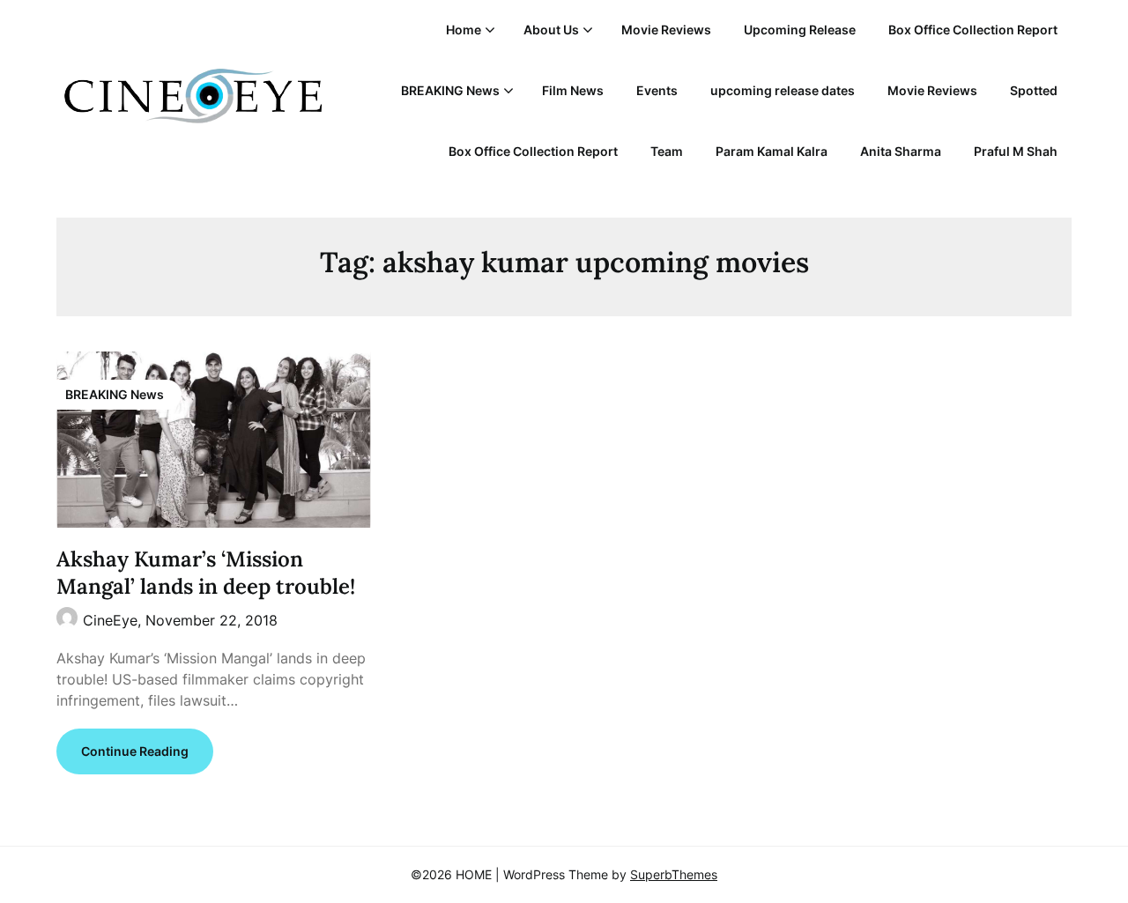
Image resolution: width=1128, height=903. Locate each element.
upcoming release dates (782, 90)
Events (657, 90)
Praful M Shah (1016, 151)
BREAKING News (450, 90)
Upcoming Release (800, 29)
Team (666, 151)
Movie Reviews (666, 29)
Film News (573, 90)
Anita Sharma (900, 151)
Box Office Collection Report (973, 29)
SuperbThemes (673, 874)
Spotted (1034, 90)
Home (463, 29)
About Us (551, 29)
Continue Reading (135, 751)
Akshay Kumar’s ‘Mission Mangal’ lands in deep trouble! (205, 572)
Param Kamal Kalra (771, 151)
